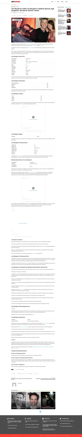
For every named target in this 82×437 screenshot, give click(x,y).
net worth (19, 369)
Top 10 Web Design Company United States (31, 421)
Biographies (14, 4)
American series (30, 47)
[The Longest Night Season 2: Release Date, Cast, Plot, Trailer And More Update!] (48, 400)
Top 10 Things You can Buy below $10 (31, 427)
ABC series (28, 203)
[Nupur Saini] (12, 12)
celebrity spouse (28, 44)
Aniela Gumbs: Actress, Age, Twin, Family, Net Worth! (50, 421)
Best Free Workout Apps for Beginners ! (67, 421)
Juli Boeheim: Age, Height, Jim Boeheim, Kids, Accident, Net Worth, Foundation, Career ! (14, 421)
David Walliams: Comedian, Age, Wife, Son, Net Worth (18, 408)
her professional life (45, 323)
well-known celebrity (23, 326)
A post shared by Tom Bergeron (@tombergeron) (33, 130)
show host (41, 45)
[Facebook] (13, 435)
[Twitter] (17, 435)
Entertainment (48, 406)
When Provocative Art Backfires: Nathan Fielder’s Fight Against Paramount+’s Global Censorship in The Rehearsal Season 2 (62, 22)
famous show (22, 289)
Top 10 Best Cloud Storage (12, 425)
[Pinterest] (16, 435)
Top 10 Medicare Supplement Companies (32, 424)
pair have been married (32, 172)
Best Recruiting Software (12, 428)
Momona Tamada (40, 346)
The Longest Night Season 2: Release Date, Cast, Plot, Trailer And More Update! (48, 408)
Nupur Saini (15, 12)
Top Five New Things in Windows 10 (66, 426)
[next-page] (13, 410)
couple (44, 246)
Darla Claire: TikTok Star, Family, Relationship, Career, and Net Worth (49, 429)
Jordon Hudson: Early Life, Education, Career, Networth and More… (62, 16)
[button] (70, 1)
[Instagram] (14, 435)
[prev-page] (11, 410)
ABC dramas (34, 253)
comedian (34, 45)
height (23, 52)
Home (12, 4)
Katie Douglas (35, 346)
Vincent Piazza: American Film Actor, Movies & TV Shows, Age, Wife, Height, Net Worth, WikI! (33, 407)
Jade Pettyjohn (45, 346)
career (16, 369)
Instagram (13, 308)
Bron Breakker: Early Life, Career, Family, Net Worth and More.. (62, 33)
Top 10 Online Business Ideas (65, 423)
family (22, 103)
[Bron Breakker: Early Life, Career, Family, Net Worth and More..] (69, 33)
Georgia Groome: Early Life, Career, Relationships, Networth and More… (62, 11)
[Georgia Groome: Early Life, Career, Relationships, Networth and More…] (69, 11)
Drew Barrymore (51, 346)
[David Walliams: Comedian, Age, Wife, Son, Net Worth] (18, 400)
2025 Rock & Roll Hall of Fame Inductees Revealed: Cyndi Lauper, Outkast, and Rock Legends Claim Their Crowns (62, 28)
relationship (22, 369)
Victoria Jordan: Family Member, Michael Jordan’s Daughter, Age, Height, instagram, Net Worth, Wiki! (50, 425)
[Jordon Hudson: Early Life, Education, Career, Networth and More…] (69, 16)
